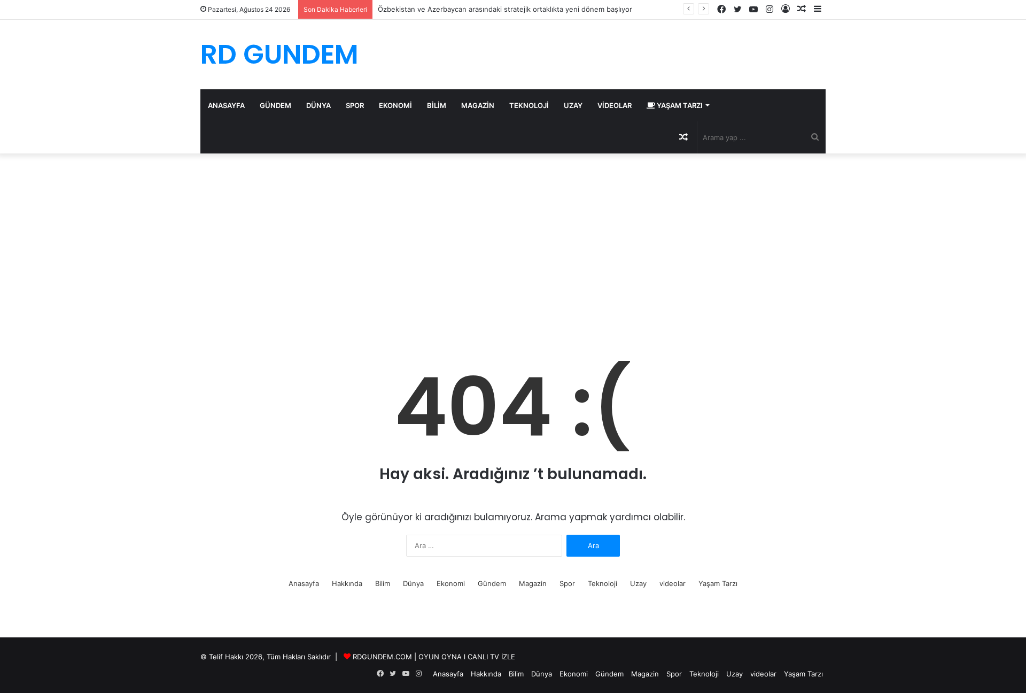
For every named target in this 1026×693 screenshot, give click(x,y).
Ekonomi (395, 105)
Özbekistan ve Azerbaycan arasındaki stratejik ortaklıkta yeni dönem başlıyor (505, 9)
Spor (355, 105)
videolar (614, 105)
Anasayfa (226, 105)
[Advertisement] (513, 244)
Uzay (573, 105)
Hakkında (347, 583)
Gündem (275, 105)
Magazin (477, 105)
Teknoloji (529, 105)
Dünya (318, 105)
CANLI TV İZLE (491, 656)
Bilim (436, 105)
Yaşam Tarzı (679, 105)
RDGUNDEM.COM (382, 656)
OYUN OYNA (440, 656)
